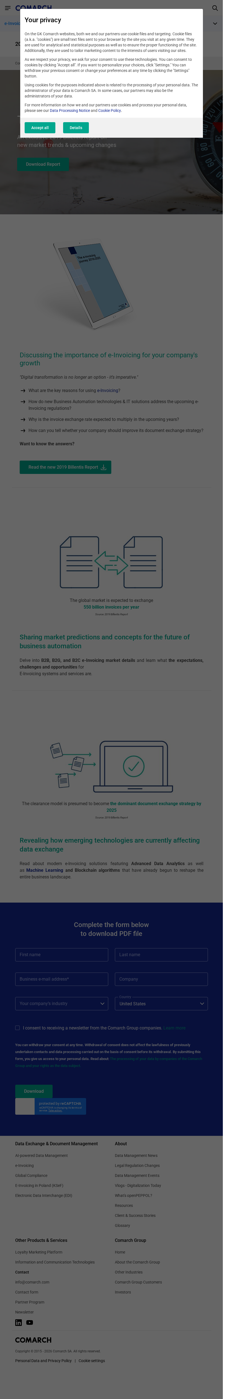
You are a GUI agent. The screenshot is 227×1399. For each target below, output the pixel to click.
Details (76, 127)
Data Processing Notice (70, 110)
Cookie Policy (109, 110)
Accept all (40, 127)
